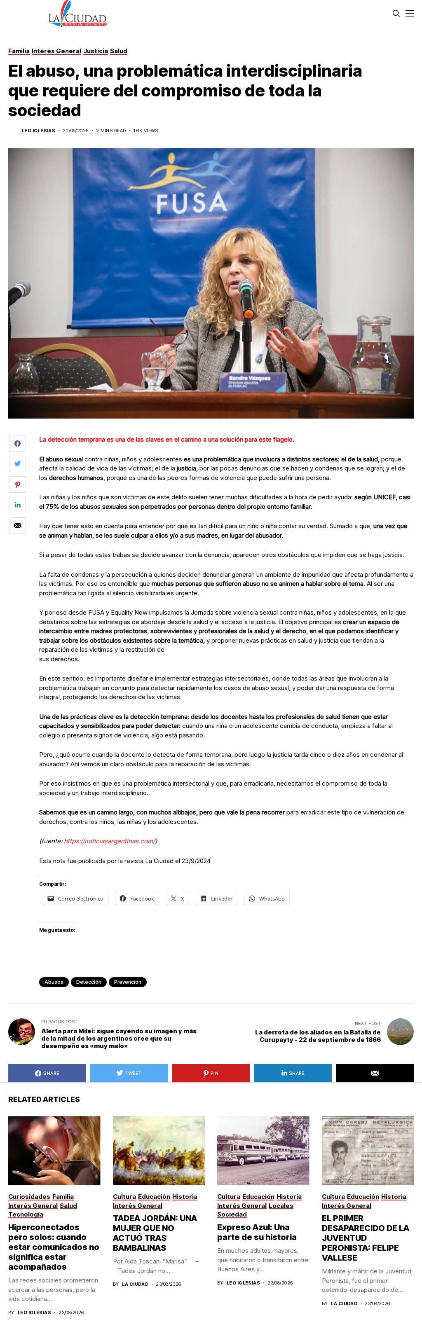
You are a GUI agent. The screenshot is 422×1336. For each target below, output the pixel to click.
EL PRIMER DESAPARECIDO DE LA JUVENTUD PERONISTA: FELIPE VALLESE (365, 1238)
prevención (127, 982)
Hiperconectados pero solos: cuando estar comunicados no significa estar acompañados (53, 1247)
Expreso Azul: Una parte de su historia (257, 1232)
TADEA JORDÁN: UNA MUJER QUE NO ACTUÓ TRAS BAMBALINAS (155, 1233)
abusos (54, 982)
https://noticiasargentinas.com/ (108, 841)
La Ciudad (135, 1284)
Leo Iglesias (38, 130)
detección (88, 982)
